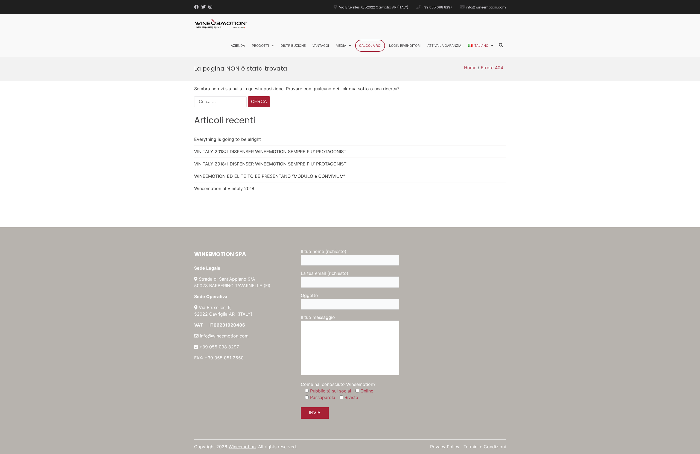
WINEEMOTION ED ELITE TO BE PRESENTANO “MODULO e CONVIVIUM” (269, 176)
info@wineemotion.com (224, 336)
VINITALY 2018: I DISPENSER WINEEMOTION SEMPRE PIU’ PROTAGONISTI (271, 151)
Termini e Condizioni (484, 446)
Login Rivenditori (405, 45)
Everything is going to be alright (227, 139)
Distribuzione (293, 45)
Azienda (238, 45)
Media (341, 45)
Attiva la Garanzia (444, 45)
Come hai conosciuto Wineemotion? (338, 384)
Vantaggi (321, 45)
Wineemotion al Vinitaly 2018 (224, 188)
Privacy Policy (444, 446)
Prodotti (260, 45)
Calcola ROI (370, 45)
